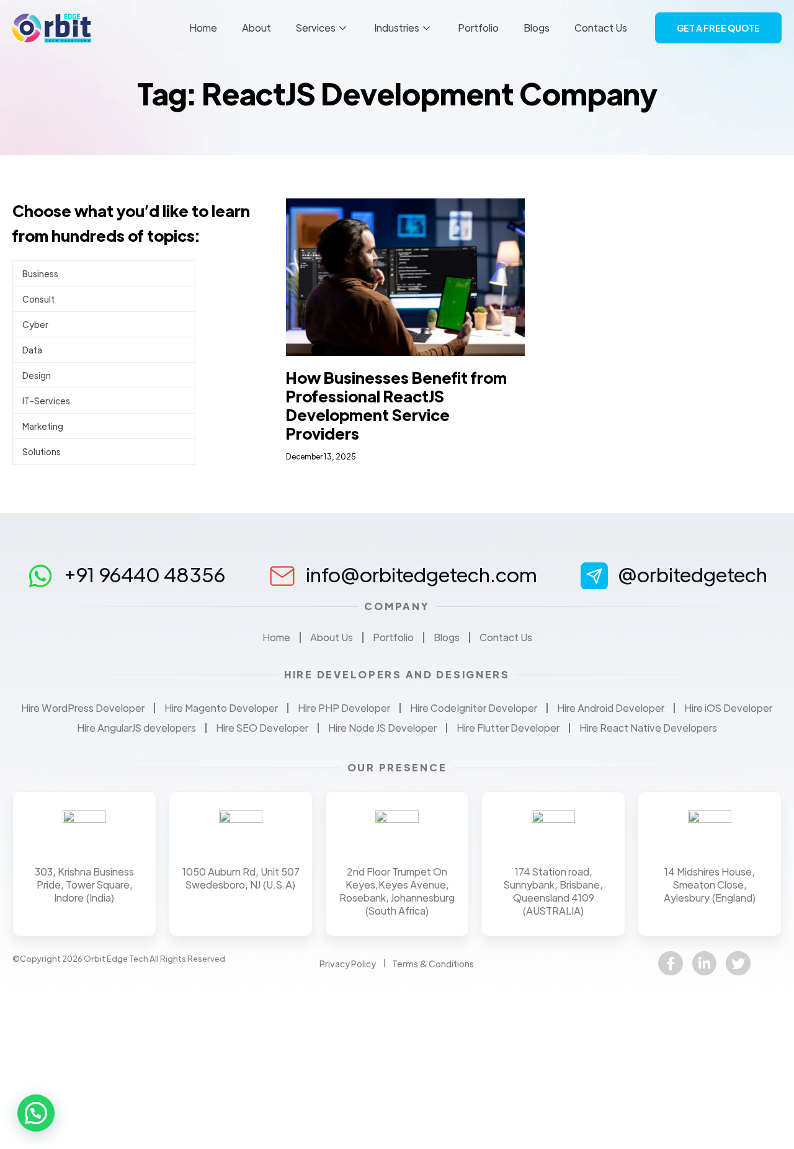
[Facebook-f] (670, 963)
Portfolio (478, 27)
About (256, 27)
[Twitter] (738, 963)
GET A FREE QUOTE (718, 27)
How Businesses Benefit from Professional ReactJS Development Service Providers (396, 405)
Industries (396, 27)
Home (203, 27)
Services (316, 27)
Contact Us (600, 27)
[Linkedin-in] (704, 963)
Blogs (537, 27)
